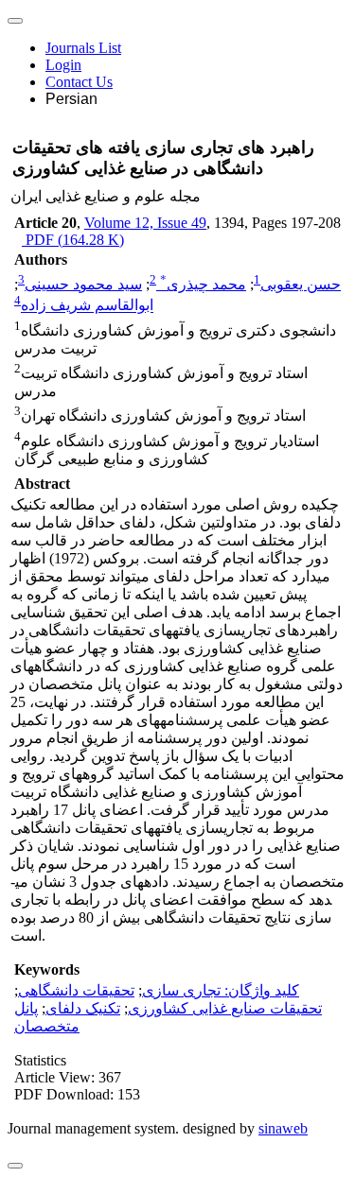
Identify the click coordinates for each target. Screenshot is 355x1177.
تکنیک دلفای (82, 1008)
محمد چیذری (203, 284)
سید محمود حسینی (83, 284)
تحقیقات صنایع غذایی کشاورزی (225, 1008)
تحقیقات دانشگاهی (76, 990)
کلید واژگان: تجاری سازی (220, 990)
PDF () (73, 240)
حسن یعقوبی (300, 284)
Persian (71, 99)
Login (63, 65)
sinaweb (283, 1128)
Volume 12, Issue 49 (145, 223)
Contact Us (79, 82)
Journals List (83, 48)
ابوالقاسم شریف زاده (87, 306)
